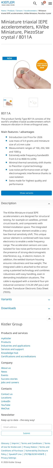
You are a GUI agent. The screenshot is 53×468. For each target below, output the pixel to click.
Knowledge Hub (9, 352)
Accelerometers (30, 10)
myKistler (6, 338)
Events (4, 375)
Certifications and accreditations (18, 356)
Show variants (26, 193)
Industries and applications (15, 345)
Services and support (12, 349)
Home (3, 10)
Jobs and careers (10, 382)
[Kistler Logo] (8, 3)
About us (6, 368)
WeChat (5, 408)
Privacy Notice (30, 447)
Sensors (19, 10)
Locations (6, 397)
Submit (26, 433)
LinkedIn (5, 401)
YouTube (5, 404)
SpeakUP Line (15, 454)
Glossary (5, 443)
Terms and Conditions (32, 443)
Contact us (7, 394)
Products (11, 10)
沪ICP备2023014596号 (34, 454)
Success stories (9, 378)
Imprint (15, 443)
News (4, 371)
